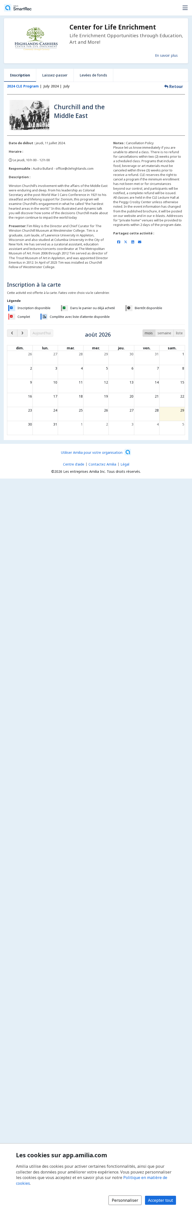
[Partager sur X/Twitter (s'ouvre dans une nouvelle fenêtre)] (125, 242)
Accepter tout (160, 1200)
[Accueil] (18, 7)
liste (179, 333)
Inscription (20, 75)
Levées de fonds (93, 75)
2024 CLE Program (23, 86)
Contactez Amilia (102, 464)
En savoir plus (166, 55)
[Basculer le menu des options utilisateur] (185, 8)
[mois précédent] (12, 333)
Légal (124, 464)
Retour (175, 86)
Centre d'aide (73, 464)
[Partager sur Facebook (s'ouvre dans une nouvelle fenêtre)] (118, 242)
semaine (164, 333)
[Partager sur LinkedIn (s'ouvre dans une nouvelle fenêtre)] (132, 242)
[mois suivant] (22, 333)
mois (149, 333)
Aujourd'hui (41, 333)
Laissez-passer (55, 75)
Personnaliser (125, 1200)
